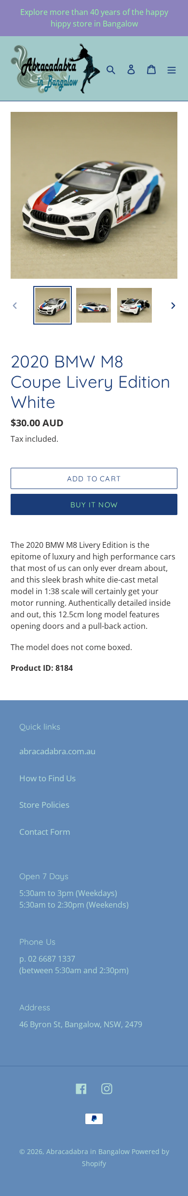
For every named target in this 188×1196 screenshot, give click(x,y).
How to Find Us (47, 778)
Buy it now (94, 504)
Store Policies (44, 804)
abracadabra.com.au (57, 751)
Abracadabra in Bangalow (89, 1151)
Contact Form (44, 831)
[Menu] (171, 68)
